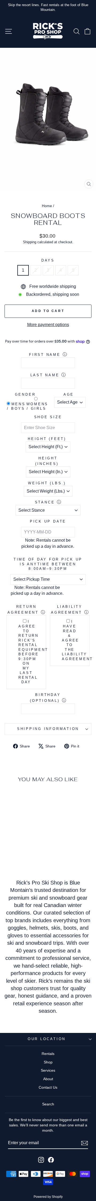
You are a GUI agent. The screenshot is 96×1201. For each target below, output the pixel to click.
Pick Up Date (48, 521)
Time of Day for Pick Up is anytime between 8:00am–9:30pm (48, 564)
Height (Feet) (47, 439)
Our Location (47, 1039)
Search (48, 1104)
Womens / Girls (36, 406)
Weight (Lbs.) (47, 483)
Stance (45, 502)
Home (47, 206)
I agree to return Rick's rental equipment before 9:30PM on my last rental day (26, 652)
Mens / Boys (16, 406)
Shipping (29, 242)
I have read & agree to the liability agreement (70, 640)
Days (48, 260)
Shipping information (48, 729)
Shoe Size (48, 417)
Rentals (48, 1054)
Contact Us (48, 1087)
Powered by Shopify (48, 1197)
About (48, 1079)
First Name (45, 355)
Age (68, 394)
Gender (25, 394)
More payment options (48, 324)
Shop (48, 1062)
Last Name (44, 375)
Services (48, 1070)
